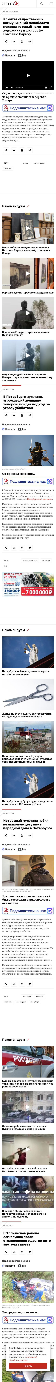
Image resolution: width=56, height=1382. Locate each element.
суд (5, 566)
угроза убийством (30, 560)
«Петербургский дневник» (39, 499)
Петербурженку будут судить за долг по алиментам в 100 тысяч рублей (27, 803)
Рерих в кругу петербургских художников (28, 292)
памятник (7, 168)
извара (25, 163)
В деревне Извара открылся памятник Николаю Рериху (25, 334)
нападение (27, 996)
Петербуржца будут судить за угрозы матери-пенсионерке (25, 673)
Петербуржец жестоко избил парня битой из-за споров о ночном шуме (24, 1170)
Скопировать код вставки (43, 93)
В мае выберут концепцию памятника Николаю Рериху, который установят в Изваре (26, 250)
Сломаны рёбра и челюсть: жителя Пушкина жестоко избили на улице (24, 1127)
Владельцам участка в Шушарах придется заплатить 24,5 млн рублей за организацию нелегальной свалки (27, 759)
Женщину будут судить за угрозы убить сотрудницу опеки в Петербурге (27, 715)
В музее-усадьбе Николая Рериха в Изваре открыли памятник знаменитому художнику (27, 377)
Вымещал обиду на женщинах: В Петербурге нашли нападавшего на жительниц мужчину (24, 1214)
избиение (39, 996)
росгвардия (21, 1002)
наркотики (8, 1002)
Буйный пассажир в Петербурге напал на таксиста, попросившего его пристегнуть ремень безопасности (27, 1084)
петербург (46, 560)
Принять (28, 1366)
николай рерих (38, 163)
